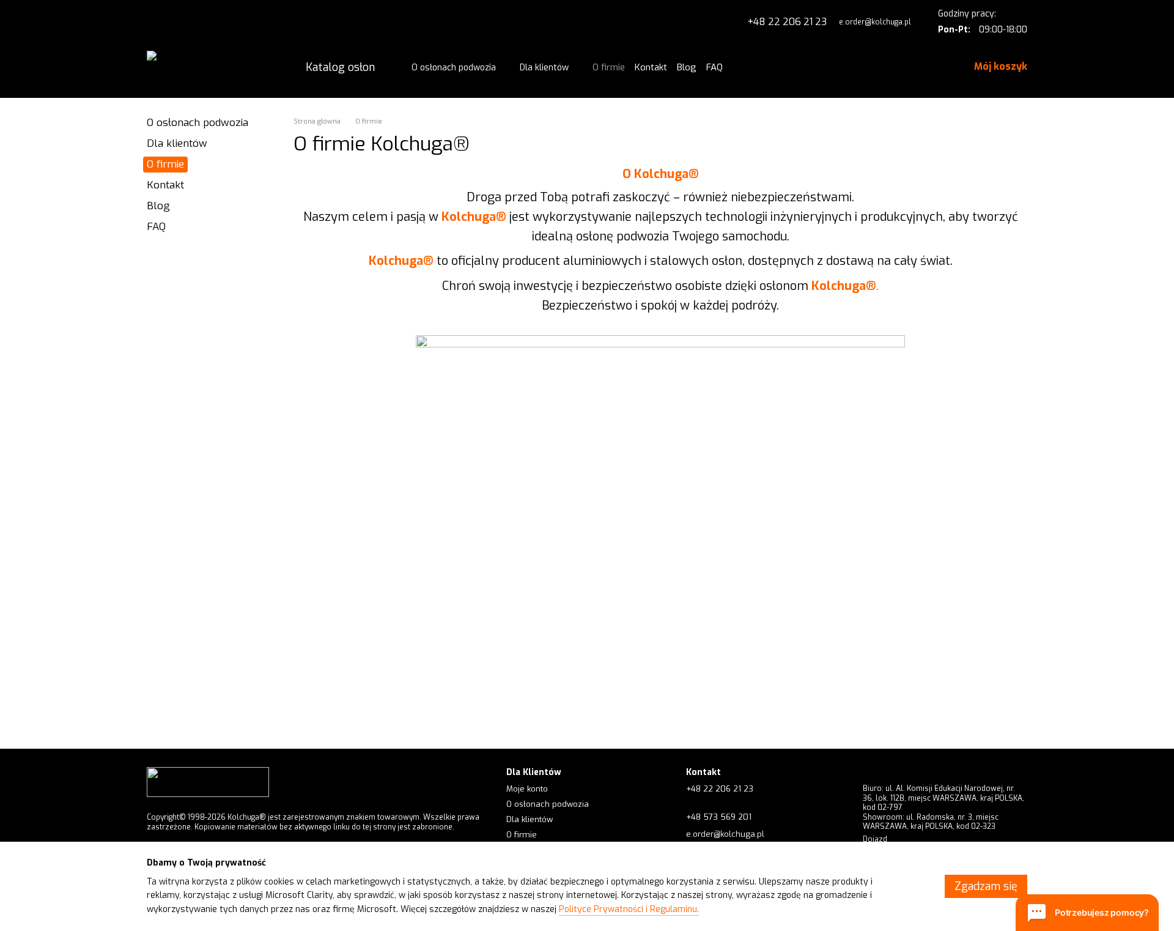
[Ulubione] (908, 67)
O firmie (609, 67)
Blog (686, 67)
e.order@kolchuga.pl (875, 22)
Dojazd (875, 839)
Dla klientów (544, 67)
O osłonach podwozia (454, 67)
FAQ (714, 67)
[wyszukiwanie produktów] (746, 67)
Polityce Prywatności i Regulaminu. (629, 909)
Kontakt (651, 67)
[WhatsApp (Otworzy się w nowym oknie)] (154, 22)
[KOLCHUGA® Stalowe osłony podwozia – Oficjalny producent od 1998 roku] (208, 782)
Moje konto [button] (527, 789)
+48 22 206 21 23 (787, 22)
